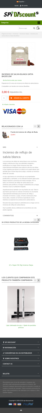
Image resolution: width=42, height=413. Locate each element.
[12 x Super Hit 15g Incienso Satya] (21, 244)
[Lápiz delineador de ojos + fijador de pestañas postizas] (21, 304)
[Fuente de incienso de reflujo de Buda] (6, 135)
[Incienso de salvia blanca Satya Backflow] (21, 56)
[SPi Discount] (21, 14)
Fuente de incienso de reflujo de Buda (24, 132)
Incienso (15, 34)
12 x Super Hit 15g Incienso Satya (21, 265)
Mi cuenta (25, 5)
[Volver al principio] (21, 410)
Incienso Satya (24, 34)
